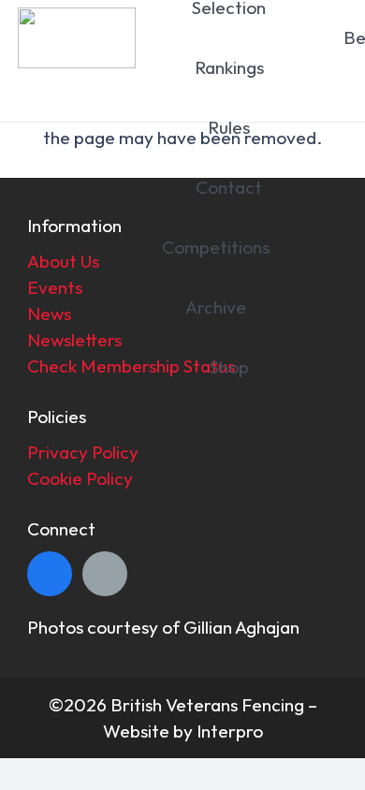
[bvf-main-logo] (76, 37)
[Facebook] (49, 573)
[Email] (104, 573)
